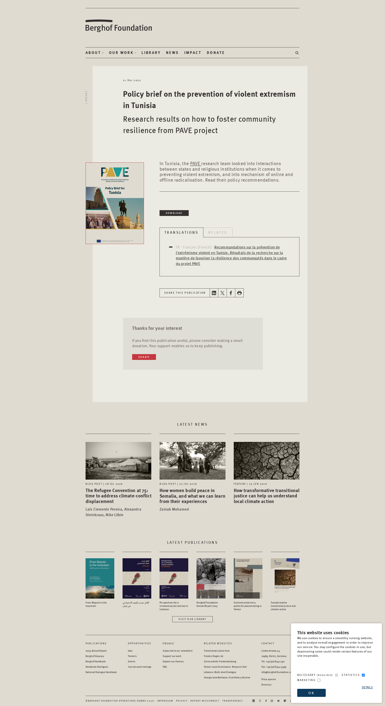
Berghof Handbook (96, 661)
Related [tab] (218, 232)
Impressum (165, 700)
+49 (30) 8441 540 (275, 661)
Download (174, 213)
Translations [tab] (181, 232)
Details (367, 687)
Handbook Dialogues (97, 666)
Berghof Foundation (119, 26)
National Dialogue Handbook (101, 672)
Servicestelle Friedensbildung (220, 661)
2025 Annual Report (96, 650)
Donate (216, 52)
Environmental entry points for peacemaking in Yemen (248, 606)
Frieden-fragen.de (213, 656)
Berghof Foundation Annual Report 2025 (207, 604)
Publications (96, 643)
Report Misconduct (204, 700)
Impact (192, 52)
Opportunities (140, 643)
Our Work (121, 52)
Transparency (232, 700)
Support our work (172, 656)
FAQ (165, 666)
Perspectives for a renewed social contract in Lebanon (174, 606)
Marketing (306, 680)
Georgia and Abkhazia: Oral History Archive (227, 677)
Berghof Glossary (95, 656)
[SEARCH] (297, 52)
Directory (266, 684)
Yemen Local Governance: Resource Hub (225, 666)
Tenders (132, 656)
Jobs (130, 650)
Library (151, 52)
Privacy (182, 700)
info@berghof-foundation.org (277, 672)
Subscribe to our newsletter (178, 650)
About (93, 52)
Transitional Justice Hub (216, 650)
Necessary (315, 675)
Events (131, 661)
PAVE (195, 163)
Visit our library (192, 619)
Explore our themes (173, 661)
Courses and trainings (139, 666)
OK (311, 692)
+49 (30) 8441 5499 (276, 666)
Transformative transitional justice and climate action (283, 606)
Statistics (351, 675)
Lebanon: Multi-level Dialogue (220, 672)
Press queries (268, 679)
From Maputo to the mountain (96, 604)
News (172, 52)
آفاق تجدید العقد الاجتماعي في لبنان (136, 604)
